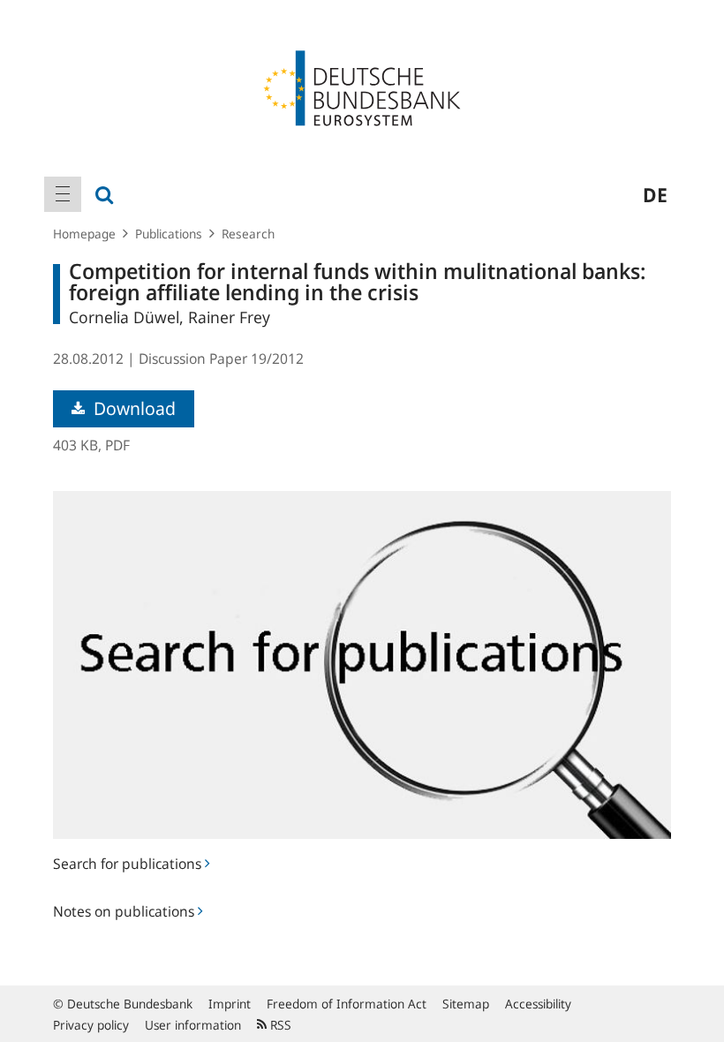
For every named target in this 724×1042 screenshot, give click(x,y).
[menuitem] (62, 194)
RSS (279, 1024)
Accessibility (538, 1003)
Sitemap (465, 1003)
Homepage (84, 233)
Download (132, 408)
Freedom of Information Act (346, 1003)
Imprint (229, 1003)
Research (248, 233)
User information (193, 1024)
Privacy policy (91, 1024)
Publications (168, 233)
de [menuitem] (655, 194)
